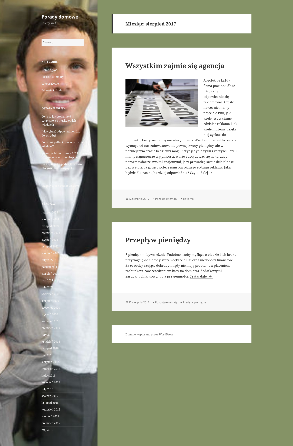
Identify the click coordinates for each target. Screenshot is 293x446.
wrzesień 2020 (51, 294)
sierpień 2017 (50, 362)
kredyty (188, 302)
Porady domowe (60, 17)
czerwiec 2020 (51, 307)
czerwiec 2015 (51, 423)
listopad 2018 (50, 348)
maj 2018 (47, 355)
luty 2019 (47, 335)
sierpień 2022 (50, 253)
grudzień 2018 (51, 341)
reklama (188, 199)
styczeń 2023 (50, 240)
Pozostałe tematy (53, 77)
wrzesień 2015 (51, 409)
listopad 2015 (50, 403)
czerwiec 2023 (51, 233)
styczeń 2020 (50, 314)
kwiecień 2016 (51, 382)
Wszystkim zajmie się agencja (174, 65)
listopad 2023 (50, 226)
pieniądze (200, 302)
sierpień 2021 (50, 273)
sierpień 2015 (50, 416)
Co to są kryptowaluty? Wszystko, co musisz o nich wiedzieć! (59, 121)
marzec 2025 (50, 212)
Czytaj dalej (201, 173)
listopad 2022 (50, 246)
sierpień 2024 (50, 219)
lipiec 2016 (48, 375)
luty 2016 (47, 389)
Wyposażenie (50, 83)
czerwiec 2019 (51, 328)
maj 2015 (47, 430)
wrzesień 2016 (51, 369)
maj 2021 (47, 280)
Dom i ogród (49, 70)
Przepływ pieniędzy (158, 239)
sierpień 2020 (50, 301)
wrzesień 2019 (51, 321)
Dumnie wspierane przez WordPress (149, 334)
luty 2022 (47, 260)
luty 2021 (47, 287)
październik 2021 (53, 267)
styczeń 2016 (50, 396)
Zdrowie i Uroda (52, 90)
